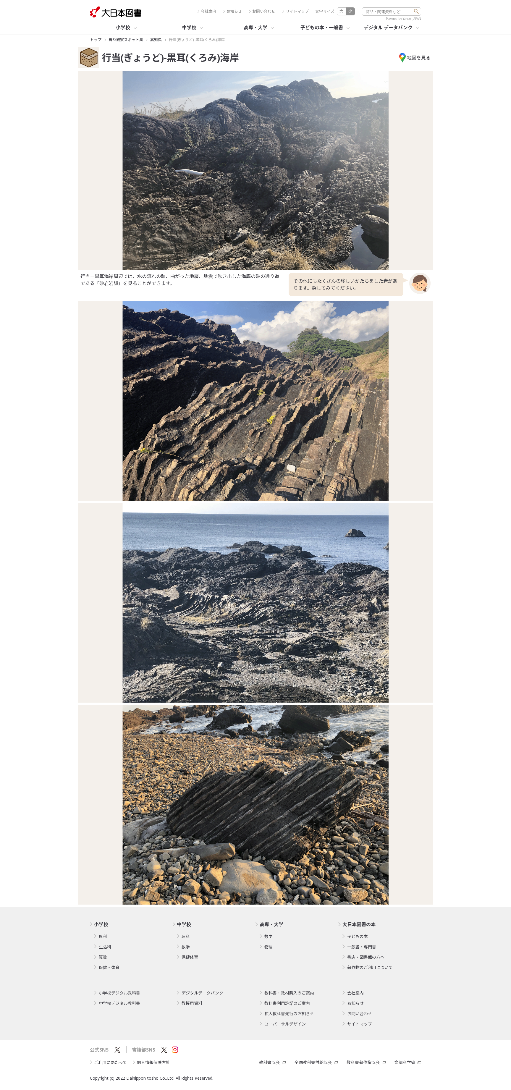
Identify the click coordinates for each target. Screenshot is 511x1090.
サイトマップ (297, 11)
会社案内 (208, 11)
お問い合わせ (263, 11)
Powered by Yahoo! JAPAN (403, 19)
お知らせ (234, 11)
